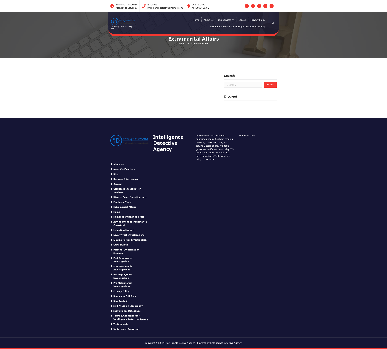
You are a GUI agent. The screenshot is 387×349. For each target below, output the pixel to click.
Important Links (247, 135)
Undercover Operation (126, 328)
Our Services (224, 19)
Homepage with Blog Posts (128, 216)
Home (196, 19)
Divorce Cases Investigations (129, 197)
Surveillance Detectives (126, 310)
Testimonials (120, 323)
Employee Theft (122, 202)
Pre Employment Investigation (122, 276)
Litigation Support (124, 229)
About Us (208, 19)
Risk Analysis (120, 300)
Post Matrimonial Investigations (123, 268)
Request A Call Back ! (125, 295)
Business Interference (125, 178)
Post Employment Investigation (123, 259)
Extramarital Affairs (124, 206)
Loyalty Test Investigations (128, 234)
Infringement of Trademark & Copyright (130, 223)
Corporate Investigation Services (127, 190)
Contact (242, 19)
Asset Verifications (124, 169)
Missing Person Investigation (130, 239)
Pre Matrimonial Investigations (122, 284)
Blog (116, 174)
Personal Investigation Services (126, 251)
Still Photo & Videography (128, 305)
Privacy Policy (258, 19)
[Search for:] (243, 85)
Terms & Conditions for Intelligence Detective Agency (237, 26)
